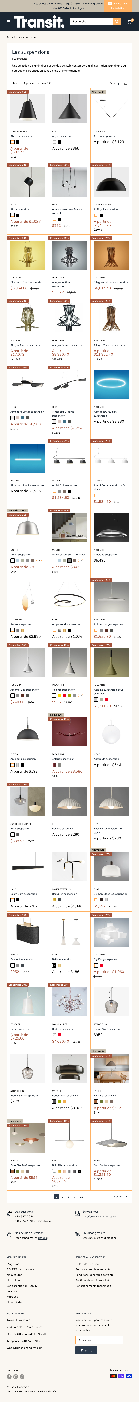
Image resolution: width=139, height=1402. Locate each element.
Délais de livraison (87, 1264)
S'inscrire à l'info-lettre (119, 6)
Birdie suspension (20, 1029)
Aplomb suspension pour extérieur (108, 691)
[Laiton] (54, 899)
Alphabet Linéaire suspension (27, 485)
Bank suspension (20, 828)
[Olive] (69, 695)
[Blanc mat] (54, 142)
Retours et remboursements (93, 1269)
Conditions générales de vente (94, 1274)
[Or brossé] (59, 965)
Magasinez (14, 1264)
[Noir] (17, 142)
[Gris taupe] (64, 491)
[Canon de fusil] (74, 1171)
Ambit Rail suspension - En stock (110, 487)
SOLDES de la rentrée (20, 1269)
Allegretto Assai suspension (26, 282)
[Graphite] (59, 899)
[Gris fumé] (17, 834)
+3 (39, 560)
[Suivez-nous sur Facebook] (9, 1376)
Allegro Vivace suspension (109, 345)
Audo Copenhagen (21, 824)
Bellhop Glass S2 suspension (111, 893)
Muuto (56, 480)
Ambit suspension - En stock (68, 554)
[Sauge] (22, 560)
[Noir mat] (59, 142)
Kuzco (55, 619)
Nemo (97, 754)
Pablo (14, 954)
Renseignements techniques (93, 1285)
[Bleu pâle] (17, 560)
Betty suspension (62, 959)
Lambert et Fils (61, 889)
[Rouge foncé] (54, 765)
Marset (56, 1090)
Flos (13, 204)
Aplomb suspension (63, 689)
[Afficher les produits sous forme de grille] (119, 83)
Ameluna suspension (106, 554)
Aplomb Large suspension (109, 624)
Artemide (99, 407)
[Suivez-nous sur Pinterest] (22, 1376)
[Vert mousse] (101, 1101)
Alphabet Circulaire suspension (105, 413)
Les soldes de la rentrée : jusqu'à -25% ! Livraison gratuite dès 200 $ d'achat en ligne (68, 6)
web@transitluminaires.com (100, 1216)
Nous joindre (15, 1302)
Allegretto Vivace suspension (111, 282)
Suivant (118, 1196)
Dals (13, 889)
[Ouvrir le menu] (8, 21)
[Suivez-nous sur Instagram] (15, 1376)
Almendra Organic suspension (63, 413)
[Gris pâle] (95, 699)
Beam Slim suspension (23, 893)
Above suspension (21, 136)
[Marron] (106, 630)
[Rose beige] (17, 417)
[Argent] (17, 630)
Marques (12, 1296)
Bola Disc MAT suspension (25, 1165)
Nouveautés (14, 1274)
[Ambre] (64, 1101)
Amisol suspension (21, 624)
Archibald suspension (23, 758)
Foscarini (16, 277)
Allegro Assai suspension (25, 345)
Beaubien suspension (64, 893)
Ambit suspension (20, 554)
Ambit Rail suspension (65, 485)
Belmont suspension (22, 959)
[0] (129, 22)
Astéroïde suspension (106, 758)
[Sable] (106, 1101)
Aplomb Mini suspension (24, 689)
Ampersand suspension (66, 624)
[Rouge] (64, 695)
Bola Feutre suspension (107, 1165)
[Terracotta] (95, 1101)
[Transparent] (54, 1034)
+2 (81, 560)
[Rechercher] (117, 21)
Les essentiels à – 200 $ (22, 1285)
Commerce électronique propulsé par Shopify (31, 1391)
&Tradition (100, 1024)
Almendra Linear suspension (27, 411)
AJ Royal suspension (106, 209)
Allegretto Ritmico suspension (62, 284)
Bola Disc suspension (64, 1165)
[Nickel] (59, 630)
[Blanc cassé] (12, 417)
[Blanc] (12, 142)
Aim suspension (19, 209)
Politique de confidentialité (92, 1280)
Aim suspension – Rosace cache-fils (67, 211)
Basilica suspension (63, 828)
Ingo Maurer (60, 1024)
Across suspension (105, 136)
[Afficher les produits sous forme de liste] (125, 83)
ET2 (54, 131)
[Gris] (59, 491)
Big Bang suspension (106, 959)
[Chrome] (69, 1171)
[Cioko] (101, 899)
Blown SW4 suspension (24, 1095)
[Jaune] (59, 695)
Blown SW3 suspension (108, 1029)
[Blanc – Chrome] (54, 1171)
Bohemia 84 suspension (66, 1095)
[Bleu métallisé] (22, 417)
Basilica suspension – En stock (108, 830)
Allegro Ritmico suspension (68, 345)
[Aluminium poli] (106, 899)
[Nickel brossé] (17, 765)
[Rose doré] (64, 1171)
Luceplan (99, 131)
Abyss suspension (62, 136)
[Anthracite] (27, 417)
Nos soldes (14, 1280)
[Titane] (59, 765)
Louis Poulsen (18, 131)
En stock (12, 1291)
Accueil (11, 37)
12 (81, 1196)
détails (42, 1237)
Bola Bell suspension (106, 1095)
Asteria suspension (63, 758)
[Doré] (22, 630)
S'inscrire (86, 1350)
